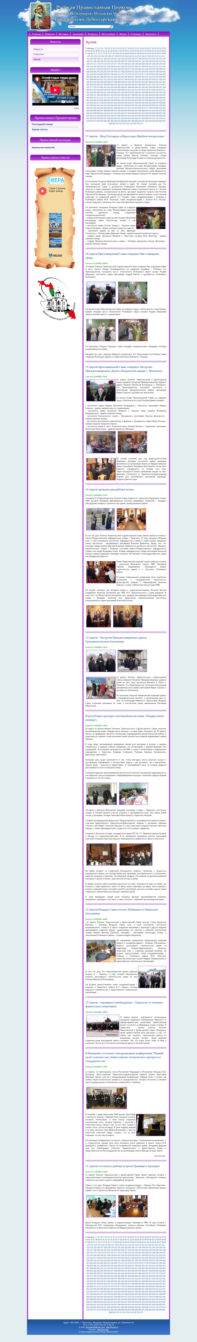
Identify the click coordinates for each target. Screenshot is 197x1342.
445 (87, 95)
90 (143, 54)
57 (143, 51)
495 (101, 100)
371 (150, 85)
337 (112, 82)
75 (106, 54)
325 (150, 79)
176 (112, 64)
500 (119, 100)
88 (138, 54)
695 (157, 121)
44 (111, 51)
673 (160, 118)
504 (132, 100)
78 (114, 54)
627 (160, 113)
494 (98, 100)
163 (146, 61)
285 (91, 77)
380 (101, 87)
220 (105, 69)
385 (119, 87)
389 (132, 87)
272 (125, 74)
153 (112, 61)
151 (105, 61)
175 (108, 64)
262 (91, 74)
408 (119, 90)
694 (153, 121)
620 (136, 113)
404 (105, 90)
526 (129, 103)
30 (158, 48)
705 (134, 124)
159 (132, 61)
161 (139, 61)
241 (98, 72)
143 (157, 59)
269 (115, 74)
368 (139, 85)
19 (131, 48)
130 (112, 59)
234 (153, 69)
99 (165, 54)
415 (143, 90)
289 (105, 77)
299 (139, 77)
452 (112, 95)
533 (153, 103)
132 (119, 59)
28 (153, 48)
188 (153, 64)
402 (98, 90)
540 (98, 105)
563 (98, 108)
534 (157, 103)
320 (132, 79)
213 (160, 66)
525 (125, 103)
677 (94, 121)
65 (163, 51)
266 (105, 74)
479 (125, 98)
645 (143, 116)
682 (112, 121)
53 (133, 51)
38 (96, 51)
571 (125, 108)
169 (87, 64)
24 (143, 48)
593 (122, 111)
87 (136, 54)
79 (116, 54)
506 (139, 100)
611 (105, 113)
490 (164, 98)
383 (112, 87)
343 (132, 82)
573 (132, 108)
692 (146, 121)
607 (91, 113)
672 (157, 118)
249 (125, 72)
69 (92, 54)
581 (160, 108)
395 (153, 87)
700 (117, 124)
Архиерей (78, 34)
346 (143, 82)
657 (105, 118)
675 (87, 121)
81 (121, 54)
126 (98, 59)
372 (153, 85)
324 (146, 79)
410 (125, 90)
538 (91, 105)
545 (115, 105)
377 (91, 87)
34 (87, 51)
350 (157, 82)
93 (150, 54)
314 (111, 79)
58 (146, 51)
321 (136, 79)
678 (98, 121)
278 (146, 74)
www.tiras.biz (103, 1329)
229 (136, 69)
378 (94, 87)
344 (136, 82)
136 (132, 59)
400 (91, 90)
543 (108, 105)
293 (119, 77)
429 (112, 92)
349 (153, 82)
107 (112, 56)
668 (143, 118)
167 (160, 61)
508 (146, 100)
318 (125, 79)
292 (115, 77)
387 (125, 87)
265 (101, 74)
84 (128, 54)
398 (164, 87)
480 (129, 98)
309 (94, 79)
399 (87, 90)
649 (157, 116)
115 (139, 56)
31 (160, 48)
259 (160, 72)
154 (115, 61)
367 (136, 85)
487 (153, 98)
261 (87, 74)
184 (139, 64)
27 (151, 48)
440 (150, 92)
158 (129, 61)
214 (163, 66)
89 (141, 54)
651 (164, 116)
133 (122, 59)
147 (91, 61)
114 (136, 56)
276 (139, 74)
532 (150, 103)
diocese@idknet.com (95, 1327)
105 (105, 56)
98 (163, 54)
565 (105, 108)
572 (129, 108)
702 (124, 124)
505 (136, 100)
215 (87, 69)
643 (136, 116)
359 (108, 85)
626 (156, 113)
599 (143, 111)
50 (126, 51)
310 (98, 79)
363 (122, 85)
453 (115, 95)
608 (94, 113)
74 (104, 54)
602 (153, 111)
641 (129, 116)
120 (156, 56)
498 (112, 100)
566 (108, 108)
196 (101, 66)
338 (115, 82)
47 (119, 51)
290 (108, 77)
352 (164, 82)
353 (87, 85)
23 (141, 48)
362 (119, 85)
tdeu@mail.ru (112, 1327)
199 (112, 66)
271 (122, 74)
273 (129, 74)
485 (146, 98)
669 (146, 118)
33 (165, 48)
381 (105, 87)
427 (105, 92)
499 (115, 100)
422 (87, 92)
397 (160, 87)
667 (139, 118)
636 (112, 116)
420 (160, 90)
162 (143, 61)
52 (131, 51)
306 (164, 77)
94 (153, 54)
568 (115, 108)
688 (132, 121)
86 (133, 54)
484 (143, 98)
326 (153, 79)
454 (119, 95)
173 (101, 64)
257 (153, 72)
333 (98, 82)
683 (115, 121)
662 (122, 118)
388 (129, 87)
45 (114, 51)
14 (119, 48)
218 (98, 69)
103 (99, 56)
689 (136, 121)
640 (125, 116)
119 (152, 56)
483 (139, 98)
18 (128, 48)
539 (94, 105)
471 (98, 98)
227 (129, 69)
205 (132, 66)
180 (125, 64)
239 (91, 72)
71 (96, 54)
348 (150, 82)
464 (153, 95)
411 (129, 90)
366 (132, 85)
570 (122, 108)
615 (118, 113)
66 (165, 51)
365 (129, 85)
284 (87, 77)
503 (129, 100)
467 (164, 95)
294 (122, 77)
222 (112, 69)
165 (153, 61)
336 (108, 82)
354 (91, 85)
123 (87, 59)
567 (112, 108)
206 (136, 66)
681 (108, 121)
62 (155, 51)
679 (101, 121)
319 (129, 79)
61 (153, 51)
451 (108, 95)
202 (122, 66)
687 (129, 121)
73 (101, 54)
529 (139, 103)
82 (123, 54)
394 (150, 87)
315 (115, 79)
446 (91, 95)
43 (109, 51)
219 (101, 69)
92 (148, 54)
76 (109, 54)
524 (122, 103)
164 (150, 61)
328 (160, 79)
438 (143, 92)
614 (115, 113)
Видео (122, 34)
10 (109, 48)
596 (132, 111)
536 (164, 103)
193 (91, 66)
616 (122, 113)
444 (164, 92)
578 (150, 108)
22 (138, 48)
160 (136, 61)
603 (157, 111)
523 (119, 103)
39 (99, 51)
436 (136, 92)
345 (139, 82)
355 (94, 85)
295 (125, 77)
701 (120, 124)
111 (126, 56)
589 (108, 111)
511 (157, 100)
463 (150, 95)
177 (115, 64)
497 (108, 100)
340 (122, 82)
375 (164, 85)
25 (146, 48)
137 (136, 59)
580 (157, 108)
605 (164, 111)
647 (150, 116)
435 (132, 92)
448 (98, 95)
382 (108, 87)
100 (88, 56)
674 (164, 118)
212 (156, 66)
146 (87, 61)
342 (129, 82)
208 (143, 66)
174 (105, 64)
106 (109, 56)
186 (146, 64)
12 (114, 48)
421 (163, 90)
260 (164, 72)
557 (157, 105)
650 (160, 116)
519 (105, 103)
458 (132, 95)
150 (101, 61)
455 (122, 95)
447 (94, 95)
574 (136, 108)
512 (160, 100)
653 (91, 118)
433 (125, 92)
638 (119, 116)
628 (163, 113)
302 (150, 77)
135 (129, 59)
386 (122, 87)
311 (101, 79)
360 (112, 85)
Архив (36, 59)
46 (116, 51)
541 (101, 105)
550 (132, 105)
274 (132, 74)
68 (89, 54)
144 (160, 59)
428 (108, 92)
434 (129, 92)
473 (105, 98)
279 (150, 74)
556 (153, 105)
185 (143, 64)
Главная (36, 34)
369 (143, 85)
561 (91, 108)
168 (164, 61)
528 (136, 103)
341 (125, 82)
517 (98, 103)
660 (115, 118)
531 (146, 103)
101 (92, 56)
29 (155, 48)
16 (124, 48)
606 (87, 113)
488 (157, 98)
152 (108, 61)
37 (94, 51)
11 (111, 48)
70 (94, 54)
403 (101, 90)
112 (129, 56)
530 (143, 103)
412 (132, 90)
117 (146, 56)
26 (148, 48)
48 (121, 51)
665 (132, 118)
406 (112, 90)
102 (95, 56)
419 (156, 90)
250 (129, 72)
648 (153, 116)
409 (122, 90)
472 (101, 98)
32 (163, 48)
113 (133, 56)
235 (157, 69)
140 (146, 59)
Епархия (92, 34)
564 (101, 108)
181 (129, 64)
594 (125, 111)
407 (115, 90)
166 (157, 61)
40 (101, 51)
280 (153, 74)
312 (105, 79)
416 (146, 90)
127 (101, 59)
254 (143, 72)
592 (119, 111)
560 (87, 108)
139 (143, 59)
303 (153, 77)
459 (136, 95)
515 (91, 103)
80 (119, 54)
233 (150, 69)
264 (98, 74)
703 (127, 124)
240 (94, 72)
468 (87, 98)
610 (101, 113)
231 (143, 69)
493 (94, 100)
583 (87, 111)
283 (164, 74)
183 (136, 64)
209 (146, 66)
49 (123, 51)
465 (157, 95)
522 (115, 103)
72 (99, 54)
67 (87, 54)
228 (132, 69)
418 (153, 90)
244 (108, 72)
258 (157, 72)
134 (125, 59)
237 (164, 69)
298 (136, 77)
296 (129, 77)
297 (132, 77)
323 (143, 79)
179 (122, 64)
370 (146, 85)
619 (132, 113)
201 (119, 66)
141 (150, 59)
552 (139, 105)
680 (105, 121)
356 (98, 85)
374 (160, 85)
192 (87, 66)
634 (105, 116)
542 (105, 105)
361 (115, 85)
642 (132, 116)
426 (101, 92)
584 (91, 111)
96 (158, 54)
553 (143, 105)
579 (153, 108)
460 (139, 95)
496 (105, 100)
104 (102, 56)
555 (150, 105)
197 (105, 66)
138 (139, 59)
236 (160, 69)
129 (108, 59)
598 (139, 111)
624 (150, 113)
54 (136, 51)
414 (139, 90)
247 (119, 72)
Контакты (151, 34)
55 (138, 51)
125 (94, 59)
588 (105, 111)
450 (105, 95)
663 (125, 118)
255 (146, 72)
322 (139, 79)
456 (125, 95)
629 (87, 116)
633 (101, 116)
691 (143, 121)
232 (146, 69)
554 (146, 105)
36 (92, 51)
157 (125, 61)
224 (119, 69)
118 (149, 56)
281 (157, 74)
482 (136, 98)
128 (105, 59)
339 (119, 82)
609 (98, 113)
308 (91, 79)
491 (87, 100)
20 (133, 48)
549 (129, 105)
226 (125, 69)
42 (106, 51)
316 (118, 79)
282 (160, 74)
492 (91, 100)
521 (112, 103)
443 (160, 92)
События (38, 54)
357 (101, 85)
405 (108, 90)
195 (98, 66)
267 (108, 74)
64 (160, 51)
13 (116, 48)
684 (119, 121)
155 (119, 61)
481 (132, 98)
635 (108, 116)
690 (139, 121)
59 (148, 51)
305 (160, 77)
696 (160, 121)
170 (91, 64)
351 (160, 82)
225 (122, 69)
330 (87, 82)
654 (94, 118)
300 (143, 77)
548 (125, 105)
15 (121, 48)
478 (122, 98)
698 (110, 124)
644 (139, 116)
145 (164, 59)
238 (87, 72)
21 (136, 48)
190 (160, 64)
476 (115, 98)
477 (119, 98)
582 (164, 108)
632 (98, 116)
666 (136, 118)
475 (112, 98)
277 (143, 74)
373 (157, 85)
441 (153, 92)
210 (150, 66)
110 (123, 56)
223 (115, 69)
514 (87, 103)
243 (105, 72)
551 (136, 105)
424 (94, 92)
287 (98, 77)
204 (129, 66)
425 (98, 92)
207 (139, 66)
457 (129, 95)
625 (153, 113)
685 (122, 121)
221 (108, 69)
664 (129, 118)
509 (150, 100)
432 (122, 92)
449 (101, 95)
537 (87, 105)
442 (157, 92)
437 (139, 92)
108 (116, 56)
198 (108, 66)
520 (108, 103)
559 (164, 105)
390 (136, 87)
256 (150, 72)
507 (143, 100)
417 (150, 90)
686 (125, 121)
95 (155, 54)
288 (101, 77)
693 (150, 121)
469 (91, 98)
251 (132, 72)
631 (94, 116)
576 (143, 108)
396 (157, 87)
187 (150, 64)
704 (131, 124)
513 (163, 100)
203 (125, 66)
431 (119, 92)
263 (94, 74)
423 (91, 92)
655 (98, 118)
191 (164, 64)
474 (108, 98)
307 (87, 79)
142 (153, 59)
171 (94, 64)
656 (101, 118)
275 (136, 74)
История (63, 34)
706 (138, 124)
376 (87, 87)
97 (160, 54)
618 (129, 113)
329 (163, 79)
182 (132, 64)
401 (94, 90)
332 (94, 82)
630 (91, 116)
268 (112, 74)
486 (150, 98)
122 (163, 56)
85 (131, 54)
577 (146, 108)
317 (122, 79)
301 (146, 77)
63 (158, 51)
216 (91, 69)
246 (115, 72)
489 (160, 98)
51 (128, 51)
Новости (50, 34)
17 (126, 48)
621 (139, 113)
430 (115, 92)
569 (119, 108)
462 (146, 95)
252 (136, 72)
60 (150, 51)
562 (94, 108)
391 (139, 87)
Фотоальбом (108, 34)
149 (98, 61)
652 (87, 118)
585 (94, 111)
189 (157, 64)
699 (113, 124)
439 (146, 92)
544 (112, 105)
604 (160, 111)
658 (108, 118)
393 (146, 87)
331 (91, 82)
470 (94, 98)
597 (136, 111)
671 (153, 118)
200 (115, 66)
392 (143, 87)
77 (111, 54)
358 (105, 85)
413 (136, 90)
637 (115, 116)
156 (122, 61)
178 (119, 64)
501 (122, 100)
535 (160, 103)
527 (132, 103)
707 (141, 124)
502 (125, 100)
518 (101, 103)
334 (101, 82)
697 (164, 121)
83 (126, 54)
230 (139, 69)
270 (119, 74)
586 (98, 111)
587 (101, 111)
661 (119, 118)
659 (112, 118)
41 (104, 51)
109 (119, 56)
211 (153, 66)
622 (143, 113)
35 (89, 51)
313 (108, 79)
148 (94, 61)
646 (146, 116)
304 (157, 77)
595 (129, 111)
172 (98, 64)
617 (125, 113)
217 (94, 69)
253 (139, 72)
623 (146, 113)
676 (91, 121)
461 (143, 95)
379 (98, 87)
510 (153, 100)
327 (156, 79)
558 (160, 105)
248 (122, 72)
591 (115, 111)
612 (108, 113)
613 (111, 113)
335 (105, 82)
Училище (136, 34)
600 (146, 111)
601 (150, 111)
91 (146, 54)
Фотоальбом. (160, 1156)
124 (91, 59)
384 (115, 87)
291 (112, 77)
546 (119, 105)
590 (112, 111)
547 (122, 105)
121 (159, 56)
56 (141, 51)
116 (142, 56)
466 (160, 95)
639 (122, 116)
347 (146, 82)
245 (112, 72)
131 (115, 59)
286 (94, 77)
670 (150, 118)
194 (94, 66)
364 (125, 85)
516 (94, 103)
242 (101, 72)
